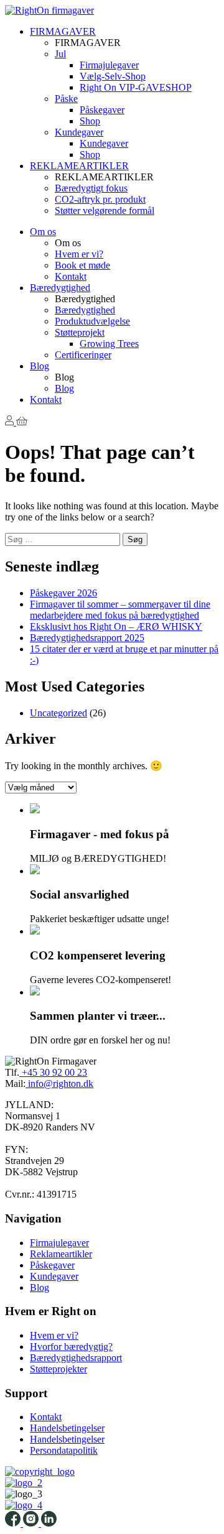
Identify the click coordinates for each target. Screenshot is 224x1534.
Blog (39, 366)
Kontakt (70, 276)
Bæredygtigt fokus (91, 188)
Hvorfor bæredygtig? (71, 1346)
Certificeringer (83, 354)
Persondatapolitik (64, 1450)
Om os (43, 231)
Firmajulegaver (109, 65)
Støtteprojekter (58, 1369)
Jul (60, 54)
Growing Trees (109, 343)
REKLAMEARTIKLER (79, 165)
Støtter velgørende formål (104, 210)
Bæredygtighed (60, 287)
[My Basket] (21, 422)
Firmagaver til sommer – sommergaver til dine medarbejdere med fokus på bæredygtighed (120, 610)
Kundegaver (79, 132)
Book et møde (82, 265)
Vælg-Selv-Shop (113, 76)
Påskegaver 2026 (63, 593)
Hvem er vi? (79, 254)
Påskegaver (102, 109)
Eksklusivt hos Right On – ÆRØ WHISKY (116, 626)
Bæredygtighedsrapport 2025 (87, 637)
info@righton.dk (59, 1083)
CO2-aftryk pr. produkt (100, 199)
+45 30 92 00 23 (53, 1072)
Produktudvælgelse (92, 321)
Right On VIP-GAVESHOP (136, 87)
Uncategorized (58, 713)
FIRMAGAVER (63, 31)
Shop (90, 121)
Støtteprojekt (80, 332)
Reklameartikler (61, 1254)
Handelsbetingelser (67, 1428)
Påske (66, 98)
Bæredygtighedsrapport (76, 1357)
